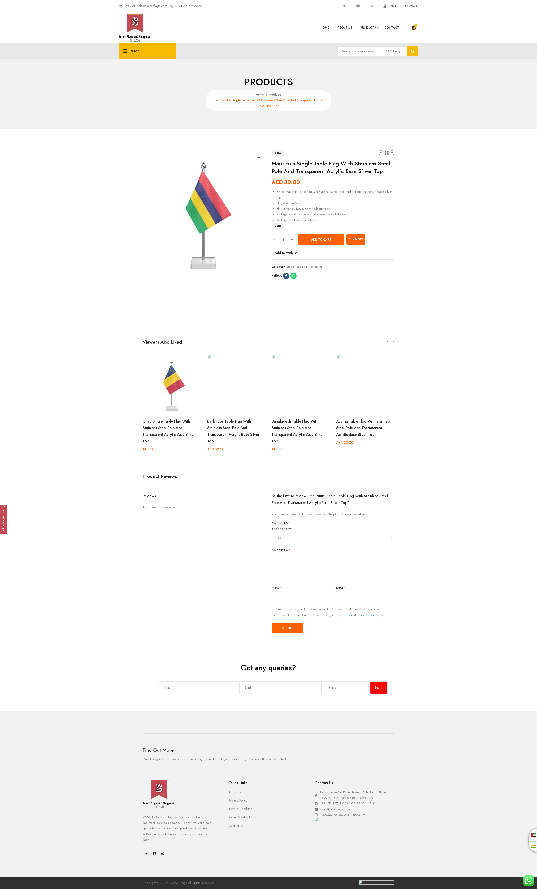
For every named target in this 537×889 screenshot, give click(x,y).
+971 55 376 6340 (361, 803)
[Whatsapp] (162, 853)
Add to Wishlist (286, 252)
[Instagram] (146, 853)
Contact (391, 27)
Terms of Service (366, 615)
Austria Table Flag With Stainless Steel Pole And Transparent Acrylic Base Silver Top (363, 428)
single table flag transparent (304, 267)
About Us (345, 27)
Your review (281, 549)
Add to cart (321, 239)
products (368, 27)
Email (340, 588)
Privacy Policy (342, 615)
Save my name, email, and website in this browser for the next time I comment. (328, 609)
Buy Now (356, 239)
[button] (390, 342)
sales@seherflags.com (152, 6)
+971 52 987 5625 (188, 6)
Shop (135, 51)
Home (324, 27)
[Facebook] (154, 853)
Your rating (281, 523)
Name (276, 588)
